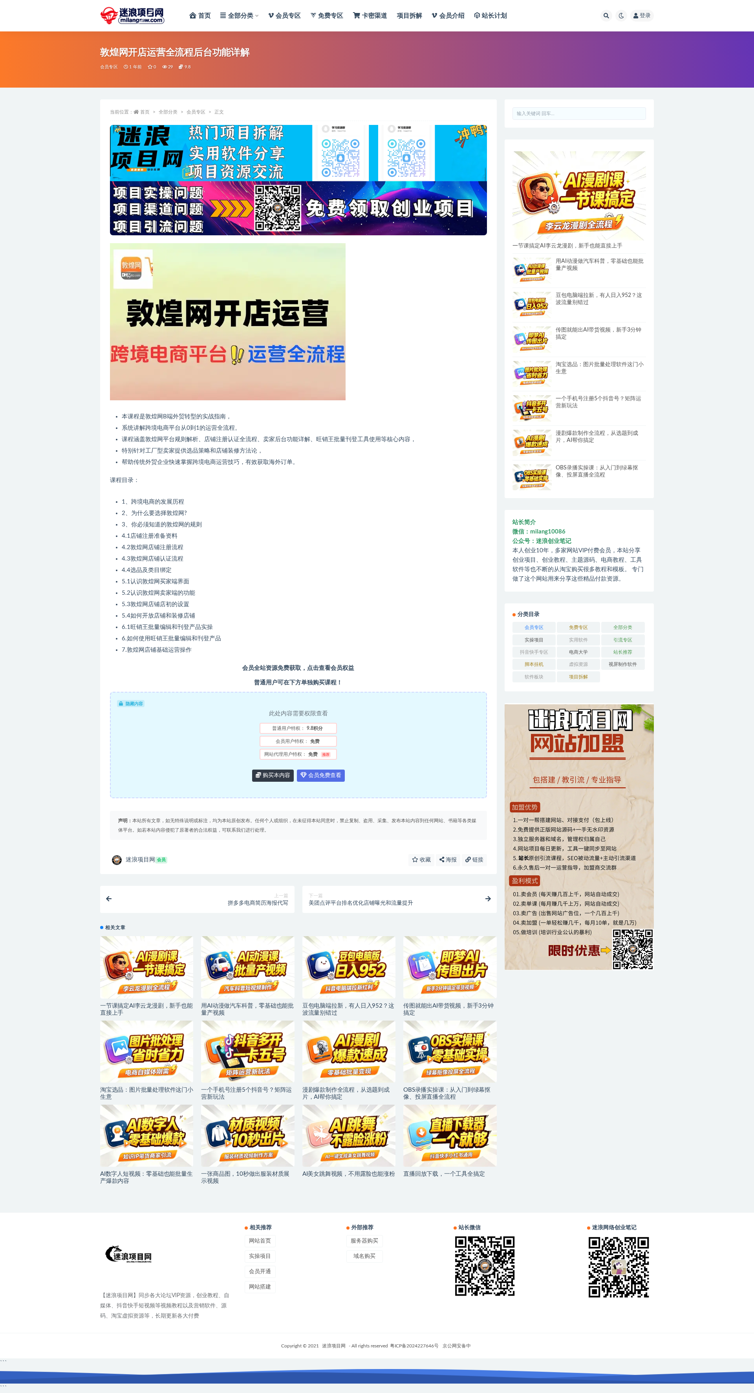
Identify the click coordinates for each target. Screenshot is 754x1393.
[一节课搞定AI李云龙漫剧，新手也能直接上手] (146, 967)
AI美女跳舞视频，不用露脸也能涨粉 (348, 1174)
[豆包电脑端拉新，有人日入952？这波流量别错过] (348, 967)
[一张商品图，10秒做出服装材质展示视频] (247, 1136)
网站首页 (260, 1241)
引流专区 (622, 640)
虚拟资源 (578, 664)
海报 (450, 860)
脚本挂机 (534, 664)
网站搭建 (260, 1287)
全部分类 (168, 112)
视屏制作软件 (623, 664)
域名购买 (364, 1256)
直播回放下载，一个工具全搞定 (444, 1174)
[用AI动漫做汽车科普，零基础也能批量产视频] (247, 967)
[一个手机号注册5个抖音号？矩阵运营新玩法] (247, 1052)
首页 (145, 112)
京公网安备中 (457, 1346)
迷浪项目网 (146, 860)
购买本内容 (275, 775)
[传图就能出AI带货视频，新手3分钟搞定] (449, 967)
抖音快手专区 (534, 652)
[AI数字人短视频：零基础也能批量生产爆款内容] (146, 1136)
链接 (477, 860)
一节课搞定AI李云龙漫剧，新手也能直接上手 (567, 246)
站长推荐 (622, 652)
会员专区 (109, 67)
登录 (645, 15)
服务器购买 (364, 1241)
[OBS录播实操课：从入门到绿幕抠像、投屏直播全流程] (449, 1052)
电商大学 (578, 652)
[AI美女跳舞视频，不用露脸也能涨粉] (348, 1136)
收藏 (424, 860)
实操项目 (534, 640)
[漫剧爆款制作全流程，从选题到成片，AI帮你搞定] (348, 1052)
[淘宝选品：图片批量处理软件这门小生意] (146, 1052)
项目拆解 (578, 677)
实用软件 (578, 640)
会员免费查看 (324, 775)
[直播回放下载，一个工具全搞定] (449, 1136)
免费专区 (578, 627)
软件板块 (534, 677)
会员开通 (260, 1271)
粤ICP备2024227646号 (414, 1346)
